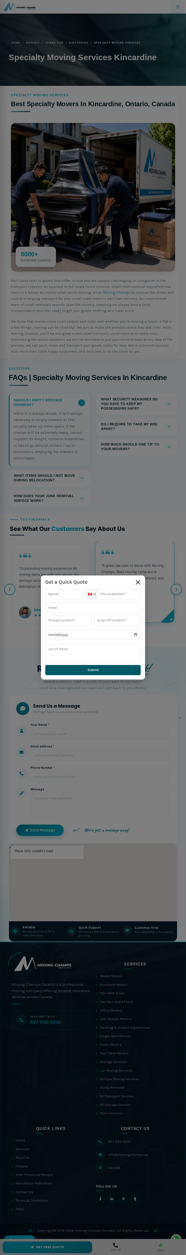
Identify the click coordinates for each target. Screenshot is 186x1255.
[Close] (138, 582)
